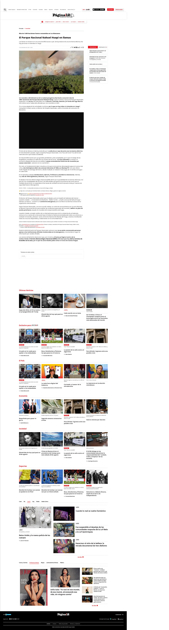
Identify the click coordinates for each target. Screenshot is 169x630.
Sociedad (41, 9)
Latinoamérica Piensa (52, 562)
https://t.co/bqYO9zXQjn (34, 193)
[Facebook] (10, 619)
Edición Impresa (11, 9)
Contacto (54, 623)
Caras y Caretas (23, 562)
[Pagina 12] (63, 16)
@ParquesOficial (40, 224)
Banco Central (66, 21)
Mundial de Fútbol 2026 (22, 9)
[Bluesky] (15, 618)
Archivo (48, 623)
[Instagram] (11, 619)
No (24, 501)
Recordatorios (63, 9)
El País (29, 9)
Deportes (51, 9)
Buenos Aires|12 (71, 9)
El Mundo (56, 9)
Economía (35, 9)
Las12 (28, 501)
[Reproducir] (93, 9)
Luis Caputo (73, 21)
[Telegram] (18, 618)
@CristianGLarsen (26, 224)
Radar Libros (45, 501)
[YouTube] (16, 618)
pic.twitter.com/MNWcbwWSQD (31, 225)
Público (62, 562)
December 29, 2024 (40, 227)
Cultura (45, 9)
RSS (123, 614)
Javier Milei (58, 21)
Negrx (42, 562)
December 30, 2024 (39, 195)
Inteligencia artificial (49, 21)
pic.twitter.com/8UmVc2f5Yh (46, 193)
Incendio (23, 256)
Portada (21, 28)
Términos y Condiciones (75, 623)
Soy (33, 501)
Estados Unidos (81, 21)
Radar (37, 501)
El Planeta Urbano (34, 562)
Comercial (118, 614)
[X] (13, 619)
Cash (20, 501)
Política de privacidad (63, 623)
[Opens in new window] (113, 619)
